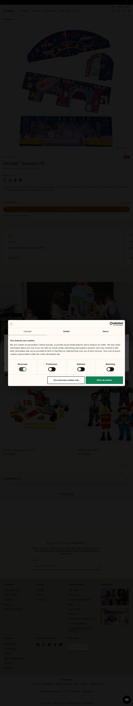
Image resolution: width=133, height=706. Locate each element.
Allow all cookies (104, 380)
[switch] (52, 369)
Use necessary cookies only (66, 380)
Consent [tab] (27, 331)
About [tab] (105, 331)
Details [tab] (66, 331)
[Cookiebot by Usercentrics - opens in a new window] (111, 324)
